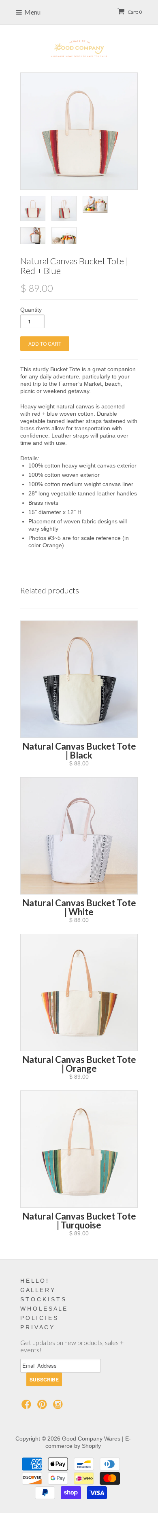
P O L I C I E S (38, 1318)
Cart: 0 (134, 12)
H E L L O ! (34, 1280)
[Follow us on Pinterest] (43, 1407)
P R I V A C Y (36, 1327)
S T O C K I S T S (42, 1299)
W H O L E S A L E (43, 1308)
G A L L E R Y (37, 1290)
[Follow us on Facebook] (27, 1407)
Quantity (31, 309)
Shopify (91, 1446)
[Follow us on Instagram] (59, 1407)
